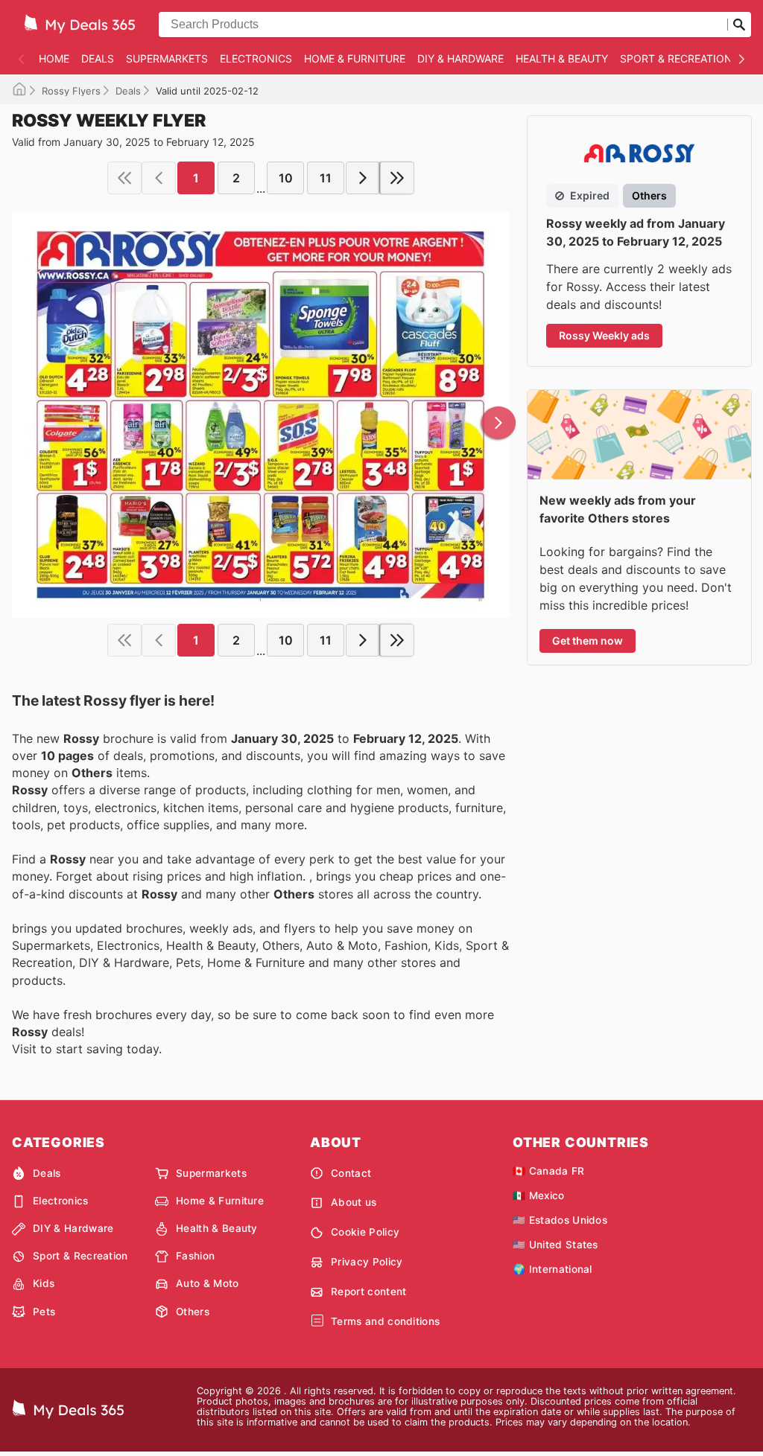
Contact (351, 1173)
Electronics (256, 58)
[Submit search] (739, 24)
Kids (43, 1283)
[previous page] (159, 178)
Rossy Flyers (71, 91)
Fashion (195, 1256)
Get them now (587, 640)
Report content (368, 1291)
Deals (97, 58)
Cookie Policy (365, 1232)
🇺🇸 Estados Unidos (560, 1220)
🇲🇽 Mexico (539, 1195)
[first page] (124, 178)
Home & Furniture (354, 58)
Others (192, 1312)
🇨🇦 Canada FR (549, 1171)
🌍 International (552, 1269)
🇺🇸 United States (555, 1245)
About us (354, 1202)
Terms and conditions (385, 1321)
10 (286, 177)
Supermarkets (167, 58)
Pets (44, 1312)
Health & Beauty (562, 58)
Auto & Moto (207, 1283)
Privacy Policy (366, 1262)
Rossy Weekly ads (604, 335)
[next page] (363, 178)
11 (326, 177)
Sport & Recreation (676, 58)
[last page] (397, 178)
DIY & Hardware (460, 58)
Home (54, 58)
